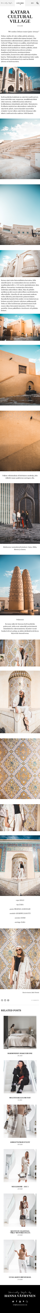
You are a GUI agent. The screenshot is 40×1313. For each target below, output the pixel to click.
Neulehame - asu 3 (20, 1187)
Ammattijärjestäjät (20, 1142)
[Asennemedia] (27, 1301)
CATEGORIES (20, 3)
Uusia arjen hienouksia (20, 1277)
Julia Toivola (35, 992)
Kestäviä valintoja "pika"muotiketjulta (20, 1232)
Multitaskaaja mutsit (20, 1098)
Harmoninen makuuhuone (20, 1053)
